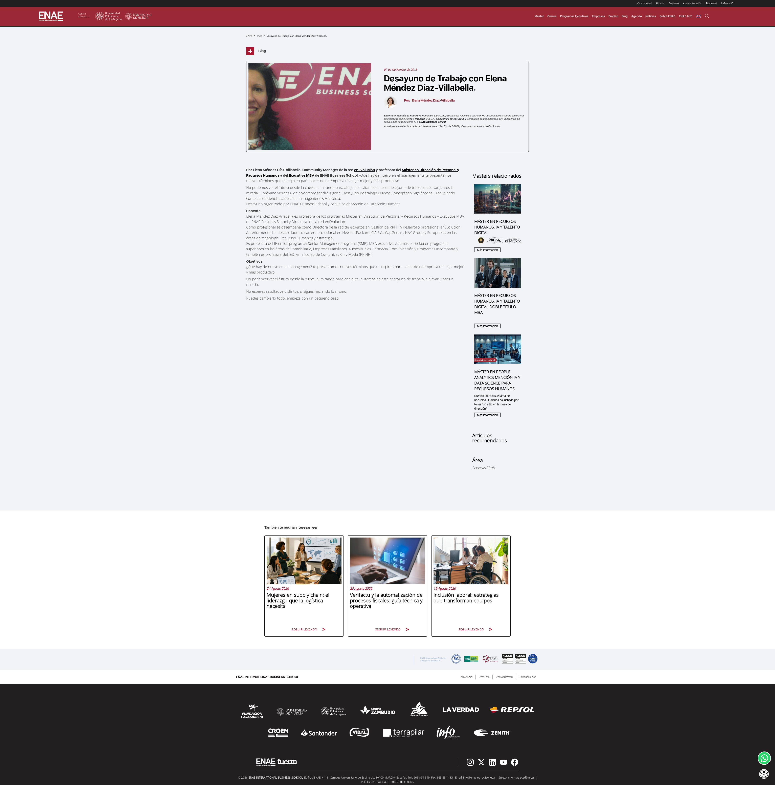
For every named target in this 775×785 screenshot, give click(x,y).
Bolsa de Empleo (528, 677)
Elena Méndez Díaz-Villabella (433, 100)
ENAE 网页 (685, 16)
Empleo (613, 16)
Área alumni (466, 677)
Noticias (650, 16)
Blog (625, 16)
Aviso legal (488, 777)
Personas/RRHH (483, 467)
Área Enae (484, 677)
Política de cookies (402, 782)
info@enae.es (471, 777)
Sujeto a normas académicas (517, 777)
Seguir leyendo (304, 629)
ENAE (249, 36)
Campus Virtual (644, 3)
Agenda (636, 16)
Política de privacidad (374, 782)
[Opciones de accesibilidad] (764, 774)
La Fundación (727, 3)
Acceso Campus (504, 677)
